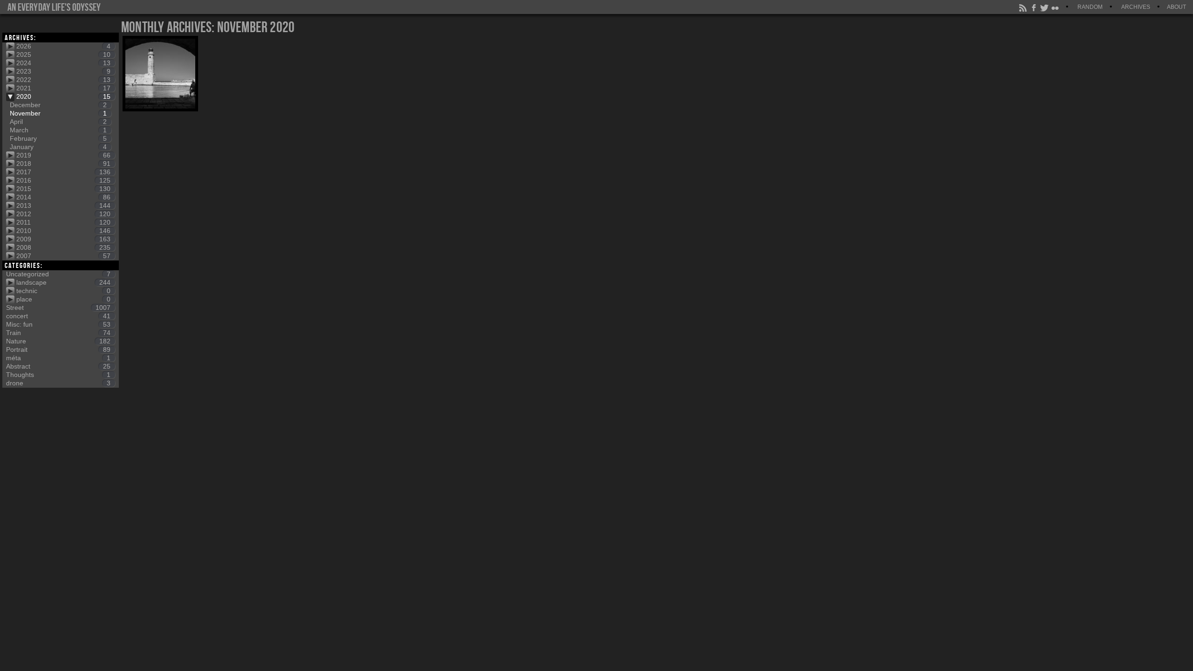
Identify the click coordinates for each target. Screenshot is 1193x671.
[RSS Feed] (1023, 7)
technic (63, 290)
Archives (1135, 7)
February (58, 138)
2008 (63, 247)
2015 (63, 188)
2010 (63, 230)
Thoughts (58, 374)
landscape (63, 282)
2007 (63, 256)
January (58, 147)
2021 (63, 88)
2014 (63, 197)
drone (58, 383)
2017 (63, 172)
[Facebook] (1034, 7)
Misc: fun (58, 324)
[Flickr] (1055, 7)
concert (58, 316)
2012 (63, 214)
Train (58, 332)
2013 (63, 205)
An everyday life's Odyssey (54, 7)
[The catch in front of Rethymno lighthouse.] (160, 73)
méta (58, 358)
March (58, 130)
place (63, 299)
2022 (63, 79)
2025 (63, 54)
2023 (63, 71)
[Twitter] (1044, 7)
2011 (63, 222)
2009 (63, 239)
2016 (63, 180)
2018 (63, 163)
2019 (63, 155)
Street (58, 307)
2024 (63, 63)
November (58, 113)
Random (1090, 7)
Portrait (58, 349)
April (58, 121)
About (1176, 7)
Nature (58, 341)
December (58, 105)
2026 (63, 46)
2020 (63, 96)
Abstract (58, 366)
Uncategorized (58, 274)
